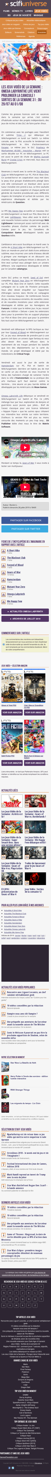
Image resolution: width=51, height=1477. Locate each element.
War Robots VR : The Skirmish (25, 1418)
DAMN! (25, 1394)
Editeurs (8, 32)
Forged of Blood (18, 332)
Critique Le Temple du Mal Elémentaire (25, 1433)
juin (43, 935)
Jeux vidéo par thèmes (12, 28)
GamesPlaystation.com (9, 1457)
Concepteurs (29, 28)
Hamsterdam (7, 365)
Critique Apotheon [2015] (25, 1443)
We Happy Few (15, 211)
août (8, 938)
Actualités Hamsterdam (13, 923)
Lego (25, 1384)
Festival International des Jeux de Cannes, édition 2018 (27, 1165)
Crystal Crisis (16, 159)
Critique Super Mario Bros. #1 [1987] (25, 1428)
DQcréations (38, 1463)
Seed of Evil (37, 277)
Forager (5, 147)
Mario (25, 1364)
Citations (31, 32)
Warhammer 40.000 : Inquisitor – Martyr (21, 150)
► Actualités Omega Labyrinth (25, 611)
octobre (24, 938)
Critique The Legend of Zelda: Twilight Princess (25, 1448)
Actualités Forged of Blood (14, 916)
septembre (15, 938)
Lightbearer (15, 217)
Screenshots (19, 32)
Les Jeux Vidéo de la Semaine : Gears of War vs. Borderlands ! (35, 814)
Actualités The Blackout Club (15, 913)
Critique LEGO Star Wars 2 (25, 1446)
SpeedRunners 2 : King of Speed (25, 1402)
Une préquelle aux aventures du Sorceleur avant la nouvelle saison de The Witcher (27, 1023)
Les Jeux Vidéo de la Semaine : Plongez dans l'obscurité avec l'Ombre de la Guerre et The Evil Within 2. (25, 1355)
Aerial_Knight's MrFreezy (25, 1405)
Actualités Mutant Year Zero (14, 926)
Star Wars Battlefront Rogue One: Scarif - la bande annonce (27, 1187)
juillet (3, 938)
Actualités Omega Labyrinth (14, 929)
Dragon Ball (25, 1387)
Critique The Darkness (25, 1430)
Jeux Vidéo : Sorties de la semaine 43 (25, 1344)
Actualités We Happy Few (14, 932)
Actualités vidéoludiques (36, 20)
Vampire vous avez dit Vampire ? (22, 1013)
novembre (32, 938)
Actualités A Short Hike (13, 910)
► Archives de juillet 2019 (25, 618)
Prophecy (40, 147)
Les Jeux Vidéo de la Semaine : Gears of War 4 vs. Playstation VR (11, 867)
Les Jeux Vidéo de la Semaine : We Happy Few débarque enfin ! (35, 840)
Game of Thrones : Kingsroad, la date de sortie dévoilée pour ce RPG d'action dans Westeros (24, 1237)
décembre (41, 938)
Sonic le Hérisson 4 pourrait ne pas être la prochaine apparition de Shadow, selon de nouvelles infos (24, 1035)
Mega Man (25, 1377)
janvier (17, 935)
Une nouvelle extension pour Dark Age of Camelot (25, 1341)
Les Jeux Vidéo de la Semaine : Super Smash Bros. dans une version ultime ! (11, 841)
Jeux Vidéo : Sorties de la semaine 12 (34, 890)
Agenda (32, 36)
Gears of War (28, 463)
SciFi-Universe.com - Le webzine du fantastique (25, 4)
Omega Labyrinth (16, 594)
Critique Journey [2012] (26, 1438)
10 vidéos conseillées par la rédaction (25, 1005)
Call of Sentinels (25, 1412)
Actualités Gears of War (13, 920)
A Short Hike (17, 247)
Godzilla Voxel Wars (25, 1400)
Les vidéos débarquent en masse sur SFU (25, 1351)
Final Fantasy (25, 1369)
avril (34, 935)
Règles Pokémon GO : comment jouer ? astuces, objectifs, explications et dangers (25, 1347)
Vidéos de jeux (29, 24)
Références (20, 36)
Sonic (25, 1374)
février (24, 935)
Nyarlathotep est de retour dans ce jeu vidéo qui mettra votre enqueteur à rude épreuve (23, 1137)
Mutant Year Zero (20, 280)
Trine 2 (21, 135)
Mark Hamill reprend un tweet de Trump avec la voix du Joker (26, 1176)
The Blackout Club (16, 557)
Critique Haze (25, 1435)
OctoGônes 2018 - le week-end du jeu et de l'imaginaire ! (27, 1154)
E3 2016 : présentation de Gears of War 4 (9, 891)
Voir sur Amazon (12, 712)
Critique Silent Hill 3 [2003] (25, 1440)
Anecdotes (42, 32)
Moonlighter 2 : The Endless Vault (25, 1407)
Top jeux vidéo (43, 24)
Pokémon (25, 1372)
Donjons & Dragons (25, 1379)
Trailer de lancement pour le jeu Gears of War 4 (35, 866)
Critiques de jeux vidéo (14, 20)
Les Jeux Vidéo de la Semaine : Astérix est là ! (12, 814)
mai (38, 935)
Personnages (42, 28)
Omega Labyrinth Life (12, 395)
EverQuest (26, 1382)
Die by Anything (25, 1397)
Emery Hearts (25, 1410)
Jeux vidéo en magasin (11, 24)
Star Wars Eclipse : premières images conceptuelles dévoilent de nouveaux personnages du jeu (21, 1253)
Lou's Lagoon (25, 1415)
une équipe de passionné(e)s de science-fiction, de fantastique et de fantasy (25, 1273)
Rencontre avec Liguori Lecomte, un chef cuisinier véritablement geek (26, 993)
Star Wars (25, 1366)
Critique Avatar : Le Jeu (26, 1425)
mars (30, 935)
